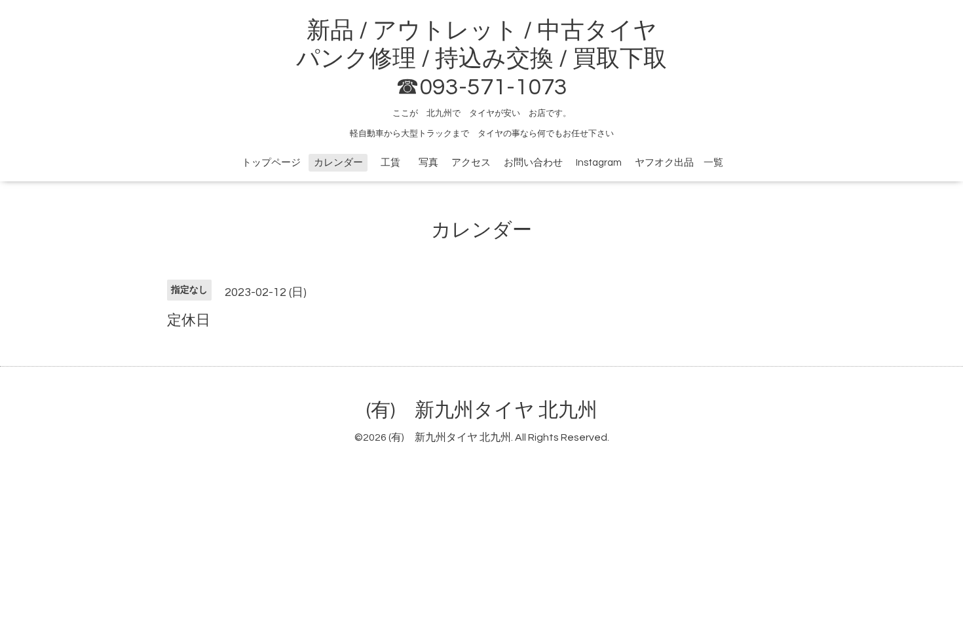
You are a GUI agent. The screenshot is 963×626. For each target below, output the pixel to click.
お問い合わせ (533, 163)
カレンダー (338, 163)
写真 (428, 163)
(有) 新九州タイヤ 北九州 (481, 410)
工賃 (395, 163)
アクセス (471, 163)
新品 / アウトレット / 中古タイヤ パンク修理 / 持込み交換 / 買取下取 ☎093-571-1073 (481, 59)
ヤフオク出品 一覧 (679, 163)
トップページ (271, 163)
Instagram (599, 163)
